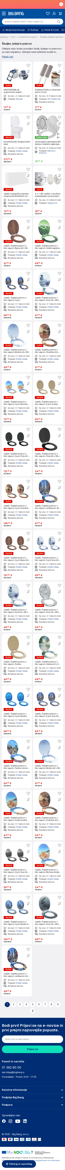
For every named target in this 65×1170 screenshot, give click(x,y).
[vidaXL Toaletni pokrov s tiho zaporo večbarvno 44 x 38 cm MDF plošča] (48, 503)
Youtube (17, 1121)
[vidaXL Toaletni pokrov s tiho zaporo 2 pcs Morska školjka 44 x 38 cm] (17, 399)
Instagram (10, 1121)
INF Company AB (53, 99)
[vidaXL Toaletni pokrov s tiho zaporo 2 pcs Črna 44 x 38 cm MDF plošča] (17, 451)
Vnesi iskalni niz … (25, 21)
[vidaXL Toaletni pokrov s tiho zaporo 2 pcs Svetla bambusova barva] (48, 399)
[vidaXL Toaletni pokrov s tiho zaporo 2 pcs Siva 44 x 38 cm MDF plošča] (48, 555)
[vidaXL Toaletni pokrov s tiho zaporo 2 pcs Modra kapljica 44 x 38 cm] (17, 711)
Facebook (4, 1121)
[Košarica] (60, 13)
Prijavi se (32, 1049)
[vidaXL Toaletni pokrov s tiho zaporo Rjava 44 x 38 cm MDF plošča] (17, 243)
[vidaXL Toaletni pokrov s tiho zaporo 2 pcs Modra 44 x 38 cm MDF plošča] (17, 919)
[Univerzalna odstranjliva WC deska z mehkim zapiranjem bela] (48, 139)
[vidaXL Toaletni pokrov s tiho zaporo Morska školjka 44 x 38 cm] (48, 867)
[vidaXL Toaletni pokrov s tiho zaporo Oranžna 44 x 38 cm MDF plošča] (48, 347)
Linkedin (25, 1121)
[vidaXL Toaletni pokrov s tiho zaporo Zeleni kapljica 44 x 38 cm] (48, 243)
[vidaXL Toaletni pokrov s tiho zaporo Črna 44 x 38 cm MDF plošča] (48, 451)
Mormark (19, 99)
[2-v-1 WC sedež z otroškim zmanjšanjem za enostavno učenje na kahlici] (48, 191)
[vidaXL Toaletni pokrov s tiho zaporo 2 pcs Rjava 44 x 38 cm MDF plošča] (17, 555)
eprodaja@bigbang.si (13, 1072)
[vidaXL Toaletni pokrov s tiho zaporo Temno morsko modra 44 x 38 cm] (17, 763)
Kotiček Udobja (21, 151)
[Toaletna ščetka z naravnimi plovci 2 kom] (48, 87)
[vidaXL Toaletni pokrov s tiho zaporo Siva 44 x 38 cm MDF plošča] (48, 295)
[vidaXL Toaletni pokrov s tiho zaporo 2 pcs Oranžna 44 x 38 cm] (17, 503)
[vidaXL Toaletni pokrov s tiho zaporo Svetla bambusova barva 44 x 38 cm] (17, 659)
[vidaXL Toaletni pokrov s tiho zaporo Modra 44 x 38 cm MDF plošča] (17, 347)
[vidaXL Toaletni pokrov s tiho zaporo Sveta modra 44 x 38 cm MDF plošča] (17, 815)
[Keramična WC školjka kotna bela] (17, 139)
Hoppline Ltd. (52, 203)
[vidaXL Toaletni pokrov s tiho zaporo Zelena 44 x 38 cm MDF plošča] (48, 659)
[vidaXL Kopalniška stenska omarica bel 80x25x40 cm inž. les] (17, 191)
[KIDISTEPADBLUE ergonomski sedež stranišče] (17, 87)
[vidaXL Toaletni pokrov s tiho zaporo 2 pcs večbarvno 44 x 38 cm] (17, 295)
